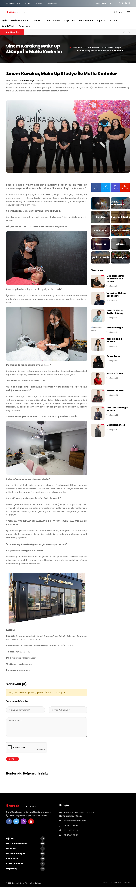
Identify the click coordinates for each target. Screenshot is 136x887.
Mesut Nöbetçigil (116, 424)
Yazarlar (38, 3)
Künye (27, 3)
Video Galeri (101, 3)
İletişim (127, 883)
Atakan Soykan (115, 390)
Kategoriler (93, 47)
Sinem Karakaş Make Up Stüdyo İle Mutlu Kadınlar (100, 50)
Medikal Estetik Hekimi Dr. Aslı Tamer (115, 278)
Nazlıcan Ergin (115, 327)
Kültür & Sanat (86, 20)
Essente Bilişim (18, 883)
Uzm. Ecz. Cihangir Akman (117, 409)
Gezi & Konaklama (20, 20)
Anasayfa (77, 47)
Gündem (37, 20)
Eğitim (5, 20)
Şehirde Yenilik (9, 26)
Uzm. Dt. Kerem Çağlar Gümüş (115, 311)
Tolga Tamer (114, 356)
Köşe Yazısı (69, 20)
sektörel (113, 20)
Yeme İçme (24, 26)
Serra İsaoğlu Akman (114, 340)
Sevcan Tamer (115, 373)
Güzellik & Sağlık (53, 20)
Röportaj (101, 20)
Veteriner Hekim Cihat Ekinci (116, 294)
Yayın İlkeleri (52, 3)
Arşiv (111, 3)
